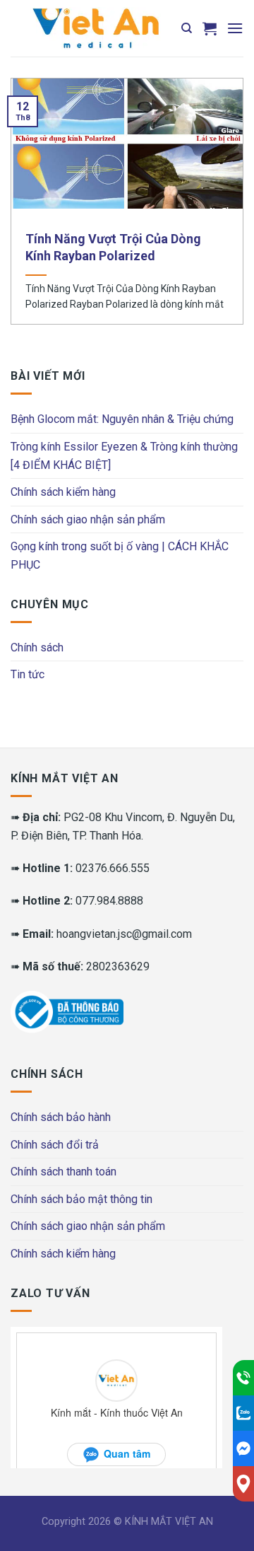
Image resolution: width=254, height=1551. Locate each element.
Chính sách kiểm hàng (63, 492)
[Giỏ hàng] (209, 28)
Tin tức (27, 674)
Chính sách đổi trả (55, 1144)
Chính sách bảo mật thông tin (81, 1199)
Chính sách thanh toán (63, 1171)
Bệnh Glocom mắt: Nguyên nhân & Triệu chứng (122, 419)
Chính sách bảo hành (61, 1117)
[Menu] (234, 28)
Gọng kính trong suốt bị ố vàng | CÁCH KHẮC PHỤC (120, 555)
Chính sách (37, 647)
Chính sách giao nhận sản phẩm (88, 519)
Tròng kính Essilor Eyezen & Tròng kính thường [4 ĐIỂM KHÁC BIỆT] (124, 456)
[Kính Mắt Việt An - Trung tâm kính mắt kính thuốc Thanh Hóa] (95, 28)
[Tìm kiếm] (186, 28)
